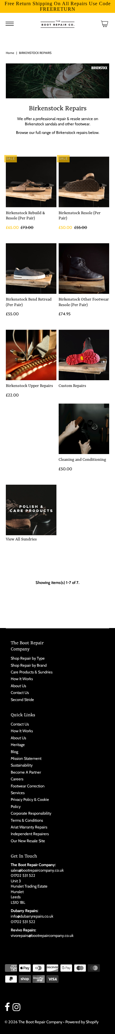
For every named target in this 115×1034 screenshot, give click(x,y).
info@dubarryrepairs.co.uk (32, 916)
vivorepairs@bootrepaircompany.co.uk (42, 935)
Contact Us (20, 692)
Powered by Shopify (81, 1022)
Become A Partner (26, 772)
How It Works (22, 678)
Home (10, 53)
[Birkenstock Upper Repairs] (31, 355)
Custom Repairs (72, 386)
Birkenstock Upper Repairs (29, 386)
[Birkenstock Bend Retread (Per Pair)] (31, 268)
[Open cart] (104, 23)
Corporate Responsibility (31, 813)
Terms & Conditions (27, 820)
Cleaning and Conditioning (82, 459)
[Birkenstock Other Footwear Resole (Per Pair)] (84, 268)
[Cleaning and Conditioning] (84, 428)
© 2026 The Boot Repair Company (33, 1022)
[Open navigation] (10, 23)
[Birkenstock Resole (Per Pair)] (84, 182)
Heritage (18, 744)
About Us (18, 686)
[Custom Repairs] (84, 355)
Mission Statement (26, 758)
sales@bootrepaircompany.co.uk (37, 870)
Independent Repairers (30, 833)
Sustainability (22, 765)
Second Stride (22, 699)
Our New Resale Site (28, 841)
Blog (14, 751)
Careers (17, 779)
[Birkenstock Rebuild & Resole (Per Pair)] (31, 182)
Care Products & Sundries (31, 672)
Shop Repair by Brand (29, 665)
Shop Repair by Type (28, 658)
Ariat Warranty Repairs (29, 827)
